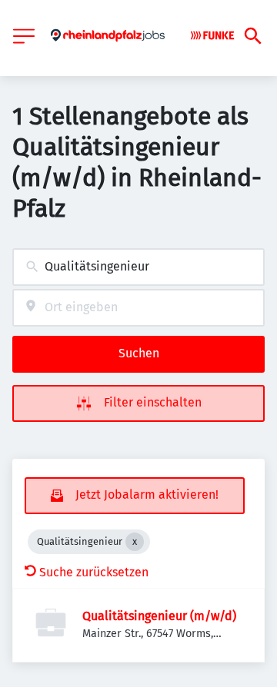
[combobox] (138, 267)
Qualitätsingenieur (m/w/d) (159, 616)
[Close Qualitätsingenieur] (134, 542)
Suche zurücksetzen (94, 572)
